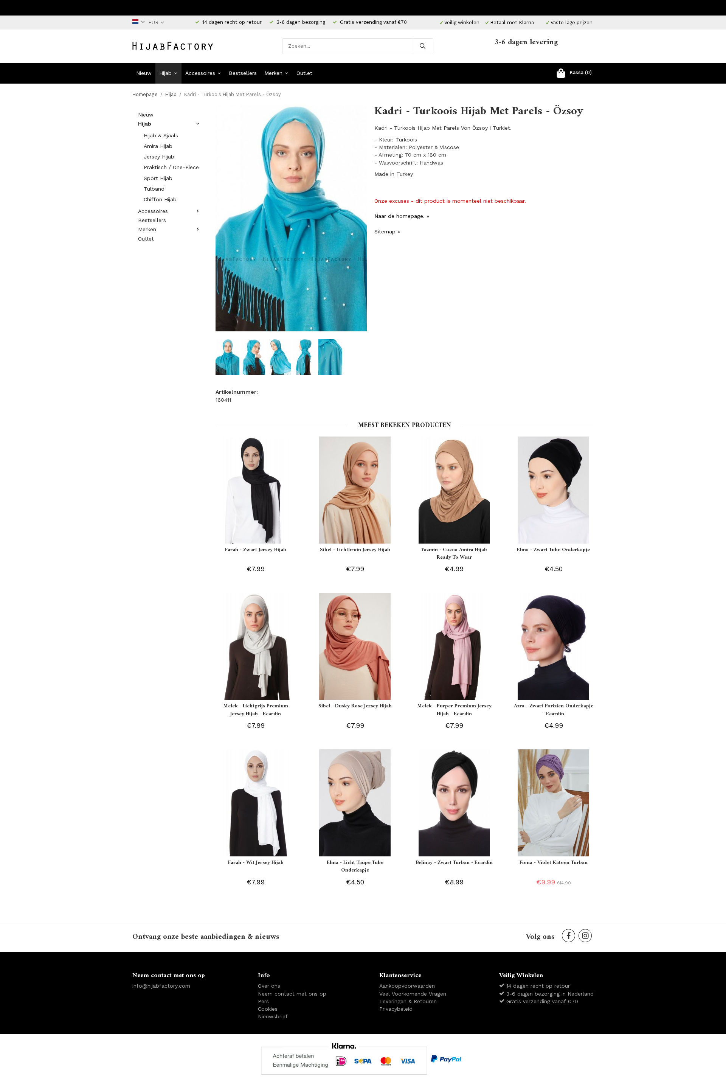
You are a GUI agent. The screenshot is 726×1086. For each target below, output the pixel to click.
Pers (263, 1001)
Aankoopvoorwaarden (407, 986)
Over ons (269, 986)
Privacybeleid (396, 1009)
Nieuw (144, 73)
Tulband (154, 189)
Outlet (304, 73)
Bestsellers (243, 73)
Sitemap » (387, 231)
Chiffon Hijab (160, 199)
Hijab (165, 73)
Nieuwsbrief (273, 1016)
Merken (273, 73)
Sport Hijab (158, 178)
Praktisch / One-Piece (171, 167)
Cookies (268, 1009)
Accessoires (200, 73)
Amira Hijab (158, 146)
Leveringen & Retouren (408, 1001)
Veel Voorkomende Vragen (412, 994)
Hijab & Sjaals (161, 135)
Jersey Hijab (159, 157)
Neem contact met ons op (292, 994)
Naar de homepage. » (401, 216)
